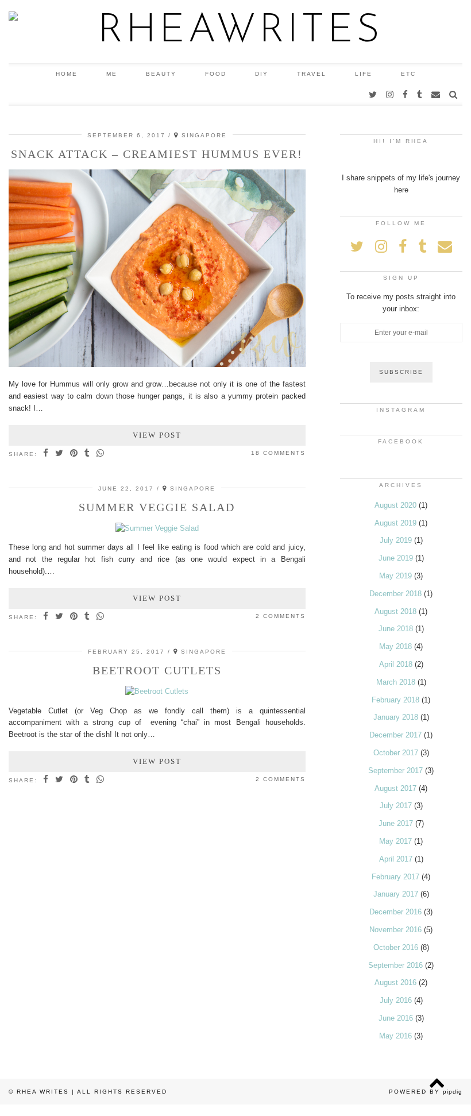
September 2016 (395, 965)
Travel (311, 74)
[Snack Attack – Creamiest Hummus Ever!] (157, 364)
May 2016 (395, 1036)
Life (363, 74)
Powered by (425, 1091)
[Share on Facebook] (46, 454)
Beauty (161, 74)
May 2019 (395, 575)
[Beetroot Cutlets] (156, 691)
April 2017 (395, 859)
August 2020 (395, 505)
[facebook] (406, 94)
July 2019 (396, 540)
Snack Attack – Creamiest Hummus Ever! (157, 154)
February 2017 (395, 876)
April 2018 (395, 664)
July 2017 (396, 805)
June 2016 (396, 1018)
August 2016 (395, 982)
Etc (408, 74)
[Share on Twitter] (59, 454)
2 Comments (281, 616)
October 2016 (395, 947)
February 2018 (395, 700)
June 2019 (396, 558)
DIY (261, 74)
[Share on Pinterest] (74, 454)
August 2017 (395, 788)
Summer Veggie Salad (157, 507)
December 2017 (395, 735)
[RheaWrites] (235, 31)
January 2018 (395, 717)
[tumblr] (420, 94)
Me (111, 74)
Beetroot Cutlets (157, 670)
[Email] (436, 94)
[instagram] (390, 94)
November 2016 (395, 929)
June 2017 (396, 823)
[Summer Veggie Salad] (157, 528)
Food (215, 74)
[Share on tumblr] (88, 454)
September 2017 (395, 770)
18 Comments (278, 453)
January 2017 (395, 894)
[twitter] (373, 94)
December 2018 (395, 593)
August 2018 (395, 611)
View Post (157, 435)
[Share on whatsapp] (101, 454)
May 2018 (395, 646)
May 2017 (395, 841)
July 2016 (396, 1000)
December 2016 (395, 912)
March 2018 (395, 682)
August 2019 (395, 523)
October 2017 (395, 752)
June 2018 (396, 628)
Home (67, 74)
